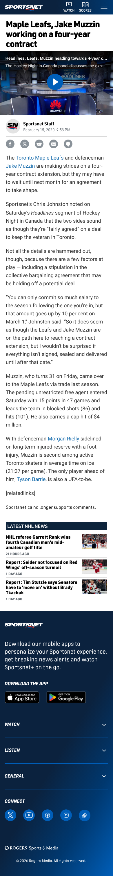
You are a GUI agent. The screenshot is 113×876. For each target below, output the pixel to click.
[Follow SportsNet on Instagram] (66, 815)
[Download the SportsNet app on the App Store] (22, 697)
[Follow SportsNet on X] (10, 815)
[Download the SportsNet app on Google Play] (66, 697)
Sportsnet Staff (38, 123)
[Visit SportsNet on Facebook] (47, 815)
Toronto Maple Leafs (39, 158)
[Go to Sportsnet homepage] (24, 8)
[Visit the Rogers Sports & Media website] (31, 848)
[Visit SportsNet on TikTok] (84, 815)
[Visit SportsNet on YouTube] (29, 815)
